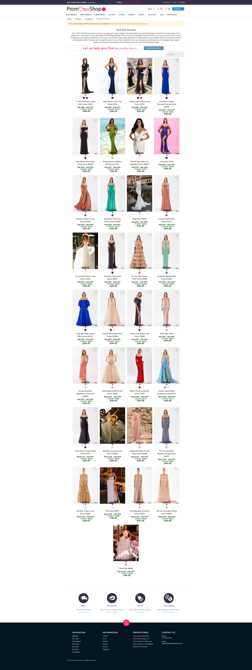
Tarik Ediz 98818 (126, 568)
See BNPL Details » (83, 612)
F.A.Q (104, 639)
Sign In (150, 9)
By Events (75, 644)
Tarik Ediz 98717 (112, 511)
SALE (162, 15)
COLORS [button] (111, 15)
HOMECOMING (99, 15)
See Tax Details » (140, 612)
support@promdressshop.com (172, 643)
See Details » (92, 2)
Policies (105, 641)
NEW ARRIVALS (71, 15)
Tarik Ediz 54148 (166, 161)
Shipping (182, 2)
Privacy (105, 644)
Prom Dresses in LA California (143, 644)
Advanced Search (154, 48)
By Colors (75, 639)
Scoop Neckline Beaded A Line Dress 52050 (85, 393)
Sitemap (75, 636)
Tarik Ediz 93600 (139, 219)
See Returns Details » (112, 612)
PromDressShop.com (76, 660)
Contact (105, 636)
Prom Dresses (85, 15)
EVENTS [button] (132, 15)
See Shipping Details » (168, 612)
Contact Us (166, 2)
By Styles (75, 649)
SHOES (172, 15)
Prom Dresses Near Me (141, 636)
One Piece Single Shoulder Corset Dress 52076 (166, 104)
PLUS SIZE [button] (152, 15)
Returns (105, 647)
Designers (89, 19)
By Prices (75, 647)
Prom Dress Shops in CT (141, 639)
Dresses (78, 19)
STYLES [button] (121, 15)
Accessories (76, 652)
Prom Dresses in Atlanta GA (142, 641)
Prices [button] (141, 15)
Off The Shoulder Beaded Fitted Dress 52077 (167, 453)
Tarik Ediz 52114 (166, 334)
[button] (178, 9)
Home (69, 19)
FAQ (174, 2)
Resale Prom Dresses (140, 647)
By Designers (76, 641)
